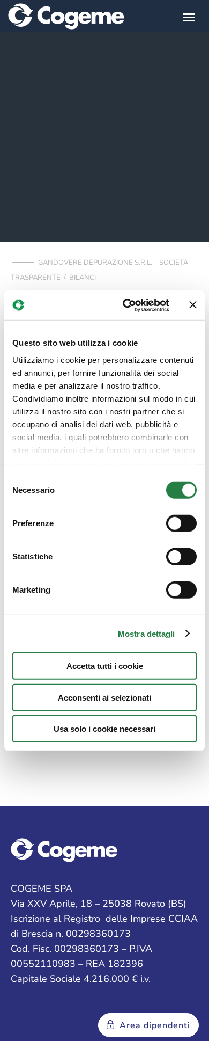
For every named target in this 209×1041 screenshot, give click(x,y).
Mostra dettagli (146, 633)
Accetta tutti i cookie (104, 666)
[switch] (181, 523)
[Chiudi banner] (193, 305)
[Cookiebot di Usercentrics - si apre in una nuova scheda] (126, 305)
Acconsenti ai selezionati (104, 697)
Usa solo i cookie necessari (104, 728)
